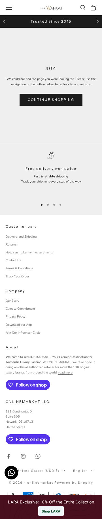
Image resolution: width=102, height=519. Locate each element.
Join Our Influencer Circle (23, 333)
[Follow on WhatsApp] (38, 456)
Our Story (12, 301)
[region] (51, 173)
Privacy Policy (16, 316)
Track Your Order (17, 276)
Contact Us (13, 260)
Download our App (19, 325)
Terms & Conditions (19, 268)
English (80, 471)
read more (65, 372)
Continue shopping (51, 99)
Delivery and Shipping (21, 236)
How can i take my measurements (29, 252)
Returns (11, 244)
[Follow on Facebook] (8, 456)
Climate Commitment (20, 309)
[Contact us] (11, 472)
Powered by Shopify (73, 483)
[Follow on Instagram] (23, 456)
